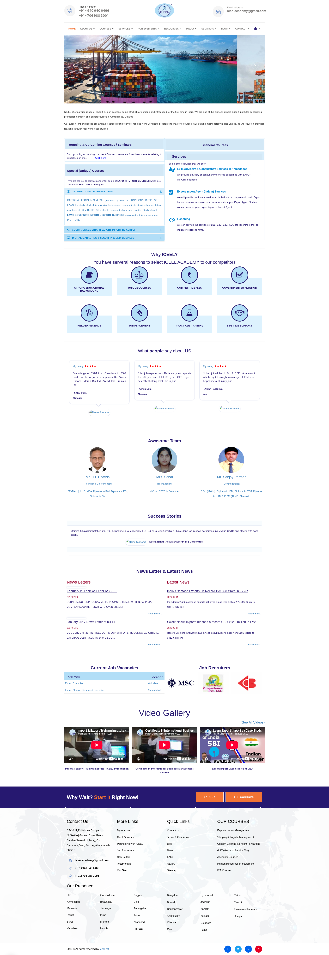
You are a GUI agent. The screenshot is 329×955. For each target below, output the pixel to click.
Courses (105, 28)
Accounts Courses (227, 869)
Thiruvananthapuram (245, 921)
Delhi (136, 913)
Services (124, 28)
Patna (203, 942)
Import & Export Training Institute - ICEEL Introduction (97, 780)
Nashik (104, 940)
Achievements (147, 28)
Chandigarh (173, 927)
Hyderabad (206, 907)
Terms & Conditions (178, 849)
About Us (86, 28)
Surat (70, 933)
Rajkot (70, 927)
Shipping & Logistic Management (235, 849)
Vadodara (72, 940)
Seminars (207, 28)
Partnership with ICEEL (130, 855)
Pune (103, 927)
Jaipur (137, 927)
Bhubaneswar (174, 921)
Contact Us (173, 842)
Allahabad (139, 934)
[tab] (114, 191)
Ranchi (238, 914)
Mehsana (72, 920)
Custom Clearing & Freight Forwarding (238, 855)
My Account (123, 842)
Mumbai (104, 933)
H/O (69, 907)
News (170, 862)
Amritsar (138, 940)
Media (190, 28)
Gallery (171, 875)
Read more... (155, 625)
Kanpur (204, 920)
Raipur (237, 907)
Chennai (171, 934)
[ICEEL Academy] (164, 10)
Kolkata (204, 928)
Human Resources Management (235, 875)
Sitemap (171, 882)
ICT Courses (224, 882)
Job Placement (125, 862)
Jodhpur (205, 913)
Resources (171, 28)
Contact (241, 28)
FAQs (170, 869)
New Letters (124, 869)
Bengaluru (172, 907)
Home (72, 28)
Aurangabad (140, 920)
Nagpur (138, 907)
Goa (169, 941)
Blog (224, 28)
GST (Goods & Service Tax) (233, 862)
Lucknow (205, 935)
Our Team (122, 882)
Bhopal (171, 914)
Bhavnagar (106, 913)
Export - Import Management (233, 842)
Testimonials (124, 875)
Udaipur (238, 928)
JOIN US (87, 77)
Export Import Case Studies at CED (232, 780)
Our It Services (125, 849)
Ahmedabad (73, 913)
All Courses (244, 809)
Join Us (210, 809)
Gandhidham (107, 907)
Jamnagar (106, 920)
